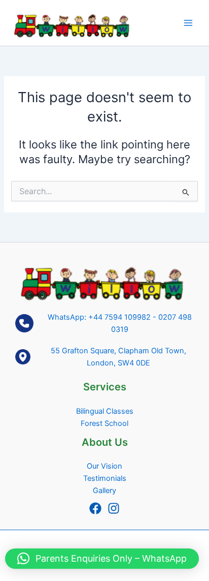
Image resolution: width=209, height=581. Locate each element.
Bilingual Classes (104, 411)
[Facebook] (95, 508)
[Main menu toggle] (188, 23)
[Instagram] (114, 508)
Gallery (104, 490)
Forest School (104, 423)
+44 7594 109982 (119, 317)
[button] (102, 558)
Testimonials (104, 478)
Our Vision (104, 466)
